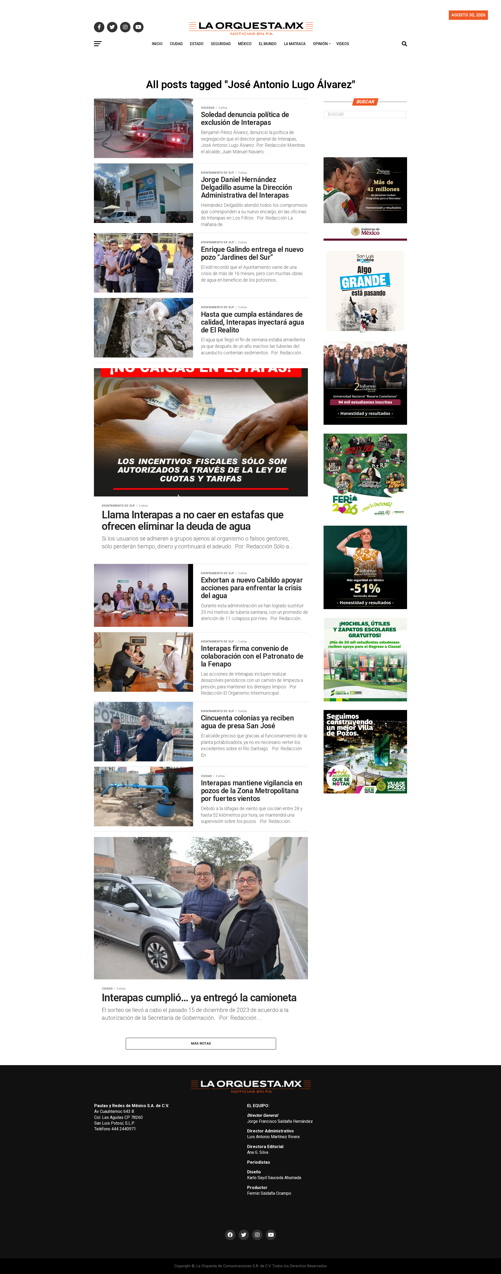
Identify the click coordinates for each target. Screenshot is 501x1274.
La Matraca (295, 44)
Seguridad (221, 44)
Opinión (320, 44)
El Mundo (268, 44)
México (245, 44)
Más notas (201, 1043)
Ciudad (176, 44)
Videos (342, 44)
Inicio (157, 44)
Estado (197, 44)
